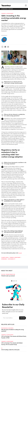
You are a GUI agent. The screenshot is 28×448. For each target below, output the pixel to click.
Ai (1, 348)
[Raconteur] (6, 5)
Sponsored (4, 259)
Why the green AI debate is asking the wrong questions (12, 330)
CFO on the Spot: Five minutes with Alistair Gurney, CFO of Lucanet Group (12, 343)
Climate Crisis (4, 257)
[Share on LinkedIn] (5, 47)
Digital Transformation (8, 274)
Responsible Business (7, 328)
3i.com (20, 253)
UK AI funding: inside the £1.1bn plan (10, 349)
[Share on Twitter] (2, 47)
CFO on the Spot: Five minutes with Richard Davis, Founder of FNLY (13, 336)
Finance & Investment (7, 13)
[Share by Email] (8, 47)
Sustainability (11, 259)
